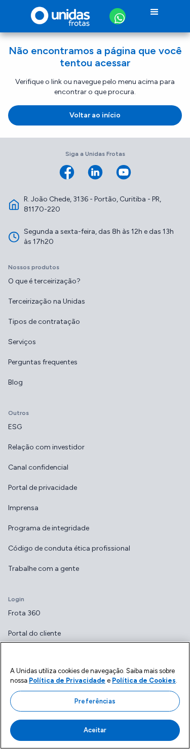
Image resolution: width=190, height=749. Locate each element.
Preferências (95, 701)
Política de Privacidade (67, 680)
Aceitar (95, 730)
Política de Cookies (144, 680)
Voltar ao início (95, 115)
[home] (57, 16)
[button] (154, 16)
